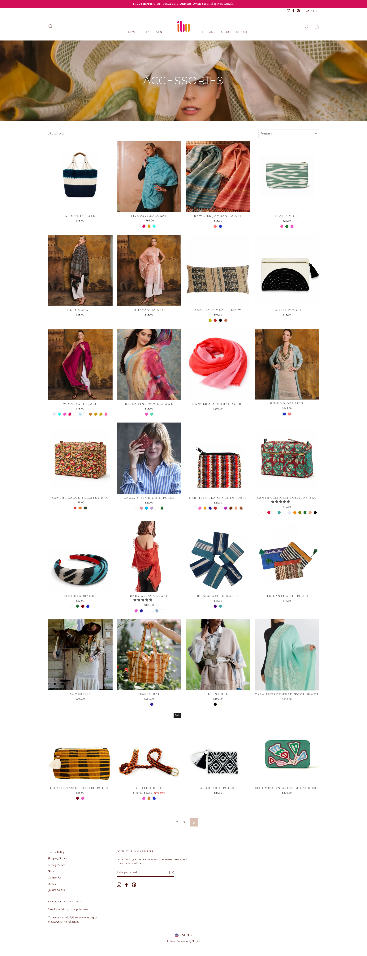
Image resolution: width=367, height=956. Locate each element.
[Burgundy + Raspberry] (77, 798)
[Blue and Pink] (225, 508)
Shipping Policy (57, 858)
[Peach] (138, 226)
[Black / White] (220, 798)
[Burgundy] (264, 512)
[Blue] (220, 226)
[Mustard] (75, 414)
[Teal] (279, 512)
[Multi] (281, 226)
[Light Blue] (80, 414)
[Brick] (258, 512)
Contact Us (54, 877)
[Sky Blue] (146, 508)
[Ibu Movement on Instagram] (119, 884)
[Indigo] (215, 606)
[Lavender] (54, 414)
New (131, 31)
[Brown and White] (231, 508)
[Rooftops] (75, 508)
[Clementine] (80, 508)
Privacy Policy (56, 865)
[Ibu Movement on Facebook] (126, 884)
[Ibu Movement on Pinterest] (134, 884)
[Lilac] (151, 508)
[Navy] (141, 611)
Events (159, 31)
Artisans (208, 31)
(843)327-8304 (56, 890)
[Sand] (236, 508)
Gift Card (53, 871)
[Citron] (157, 508)
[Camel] (151, 611)
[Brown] (241, 508)
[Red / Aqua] (215, 798)
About (225, 31)
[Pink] (292, 226)
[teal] (220, 606)
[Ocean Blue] (85, 414)
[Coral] (215, 226)
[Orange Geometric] (205, 508)
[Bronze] (90, 414)
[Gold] (149, 226)
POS (169, 941)
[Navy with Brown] (210, 508)
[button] (281, 502)
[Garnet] (274, 512)
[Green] (287, 226)
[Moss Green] (85, 508)
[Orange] (294, 512)
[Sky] (72, 606)
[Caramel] (146, 704)
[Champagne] (101, 414)
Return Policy (56, 852)
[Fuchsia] (144, 226)
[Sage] (284, 512)
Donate (242, 31)
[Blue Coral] (159, 226)
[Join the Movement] (171, 872)
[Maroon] (82, 606)
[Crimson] (269, 512)
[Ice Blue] (157, 611)
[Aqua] (154, 226)
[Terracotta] (225, 320)
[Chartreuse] (210, 320)
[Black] (220, 320)
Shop (145, 31)
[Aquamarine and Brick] (151, 414)
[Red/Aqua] (194, 508)
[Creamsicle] (136, 508)
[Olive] (300, 512)
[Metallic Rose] (141, 508)
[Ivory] (220, 704)
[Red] (215, 320)
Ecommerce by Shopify (188, 941)
